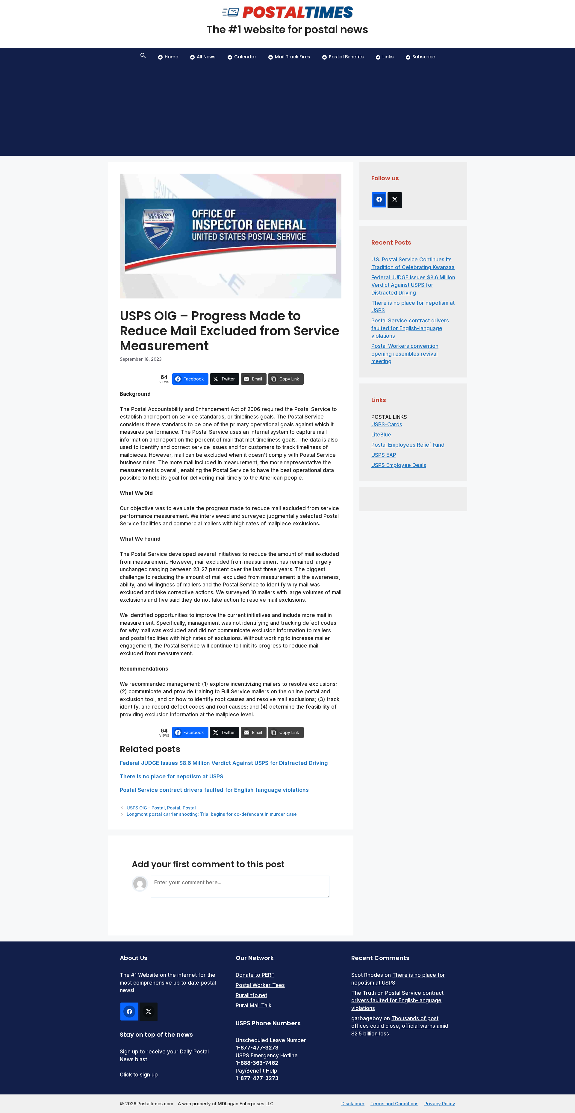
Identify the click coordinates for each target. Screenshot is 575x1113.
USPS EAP (383, 455)
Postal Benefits (346, 57)
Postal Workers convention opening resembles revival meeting (404, 353)
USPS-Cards (386, 424)
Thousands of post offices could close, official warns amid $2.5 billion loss (399, 1026)
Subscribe (423, 57)
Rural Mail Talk (253, 1006)
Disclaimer (352, 1103)
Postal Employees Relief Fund (407, 445)
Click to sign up (139, 1075)
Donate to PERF (255, 975)
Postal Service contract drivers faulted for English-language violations (214, 790)
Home (171, 57)
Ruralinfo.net (251, 995)
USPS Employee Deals (398, 465)
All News (206, 57)
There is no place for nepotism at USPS (171, 776)
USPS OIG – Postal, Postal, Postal (161, 807)
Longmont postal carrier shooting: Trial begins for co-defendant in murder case (212, 814)
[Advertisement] (287, 111)
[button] (143, 57)
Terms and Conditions (394, 1103)
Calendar (245, 57)
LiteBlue (381, 435)
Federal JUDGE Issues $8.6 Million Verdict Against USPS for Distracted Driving (224, 763)
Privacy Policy (439, 1103)
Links (388, 57)
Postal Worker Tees (260, 985)
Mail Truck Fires (292, 57)
